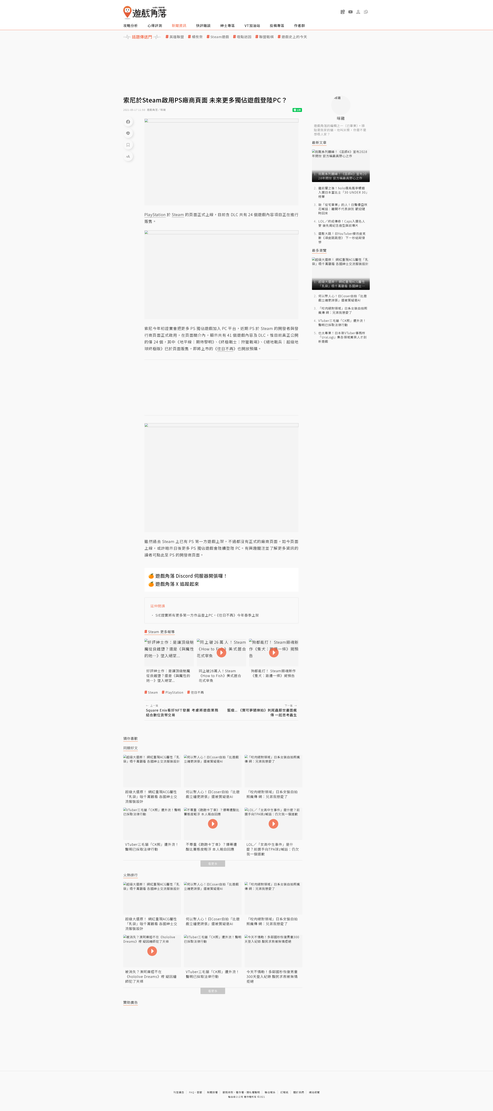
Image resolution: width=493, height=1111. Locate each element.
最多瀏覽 (319, 250)
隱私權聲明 (253, 1092)
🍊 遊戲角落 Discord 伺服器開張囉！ (188, 575)
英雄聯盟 (176, 36)
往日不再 (197, 692)
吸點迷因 (244, 36)
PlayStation (174, 692)
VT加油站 (252, 25)
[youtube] (350, 11)
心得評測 (155, 25)
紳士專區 (227, 25)
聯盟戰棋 (266, 36)
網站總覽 (314, 1092)
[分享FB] (128, 121)
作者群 (299, 25)
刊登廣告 (179, 1092)
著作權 (240, 1092)
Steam (153, 692)
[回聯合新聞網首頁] (127, 12)
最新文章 (319, 142)
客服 (199, 1092)
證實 (169, 328)
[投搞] (342, 11)
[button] (366, 11)
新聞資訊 (179, 25)
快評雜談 (203, 25)
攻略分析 (130, 25)
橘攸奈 (197, 36)
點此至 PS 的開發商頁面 (178, 555)
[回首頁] (144, 12)
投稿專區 (277, 25)
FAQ (191, 1092)
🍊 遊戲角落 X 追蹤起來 (173, 583)
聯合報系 (270, 1092)
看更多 (212, 864)
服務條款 (228, 1092)
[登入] (358, 12)
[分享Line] (128, 133)
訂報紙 (284, 1092)
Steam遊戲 (219, 36)
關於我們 (298, 1092)
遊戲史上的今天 (294, 36)
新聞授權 (212, 1092)
